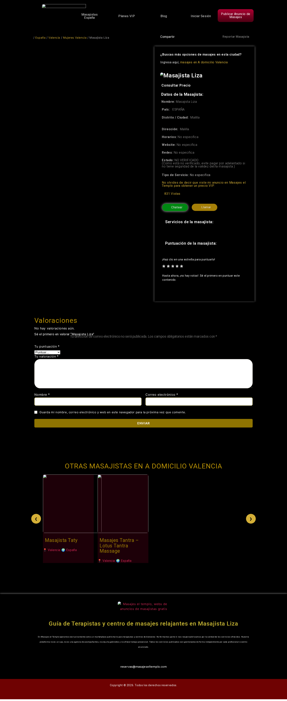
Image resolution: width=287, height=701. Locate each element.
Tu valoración (46, 356)
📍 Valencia (51, 550)
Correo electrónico (161, 395)
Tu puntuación (46, 346)
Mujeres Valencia (75, 37)
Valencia (54, 37)
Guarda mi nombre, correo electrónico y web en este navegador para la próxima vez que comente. (112, 412)
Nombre (42, 395)
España (40, 37)
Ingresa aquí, (194, 62)
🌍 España (69, 550)
